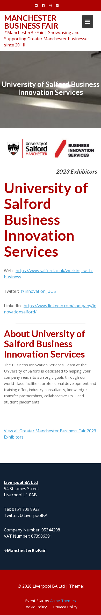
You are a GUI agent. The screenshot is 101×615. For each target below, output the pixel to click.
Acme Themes (63, 600)
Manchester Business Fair (31, 21)
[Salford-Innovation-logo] (50, 149)
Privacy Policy (65, 606)
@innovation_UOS (38, 291)
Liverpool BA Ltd (21, 482)
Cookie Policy (35, 606)
